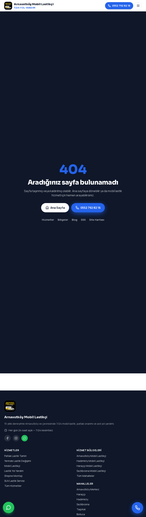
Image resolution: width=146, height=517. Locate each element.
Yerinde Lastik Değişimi (17, 461)
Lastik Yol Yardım (14, 471)
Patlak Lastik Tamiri (15, 456)
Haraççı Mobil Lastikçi (89, 466)
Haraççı (81, 494)
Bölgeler (63, 219)
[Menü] (138, 5)
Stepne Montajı (13, 475)
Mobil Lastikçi (12, 466)
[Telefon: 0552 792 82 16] (137, 507)
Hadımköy (82, 499)
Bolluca (81, 514)
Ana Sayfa (57, 208)
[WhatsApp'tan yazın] (8, 507)
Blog (74, 219)
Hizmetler (48, 219)
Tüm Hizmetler (13, 485)
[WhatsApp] (24, 438)
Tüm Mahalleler (85, 475)
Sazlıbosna (83, 504)
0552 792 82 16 (121, 5)
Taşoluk (81, 509)
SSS (83, 219)
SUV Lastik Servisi (14, 480)
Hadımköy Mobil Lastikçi (91, 461)
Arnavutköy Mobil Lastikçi (91, 456)
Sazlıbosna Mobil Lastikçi (91, 471)
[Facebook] (7, 438)
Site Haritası (96, 219)
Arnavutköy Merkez (88, 489)
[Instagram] (16, 438)
